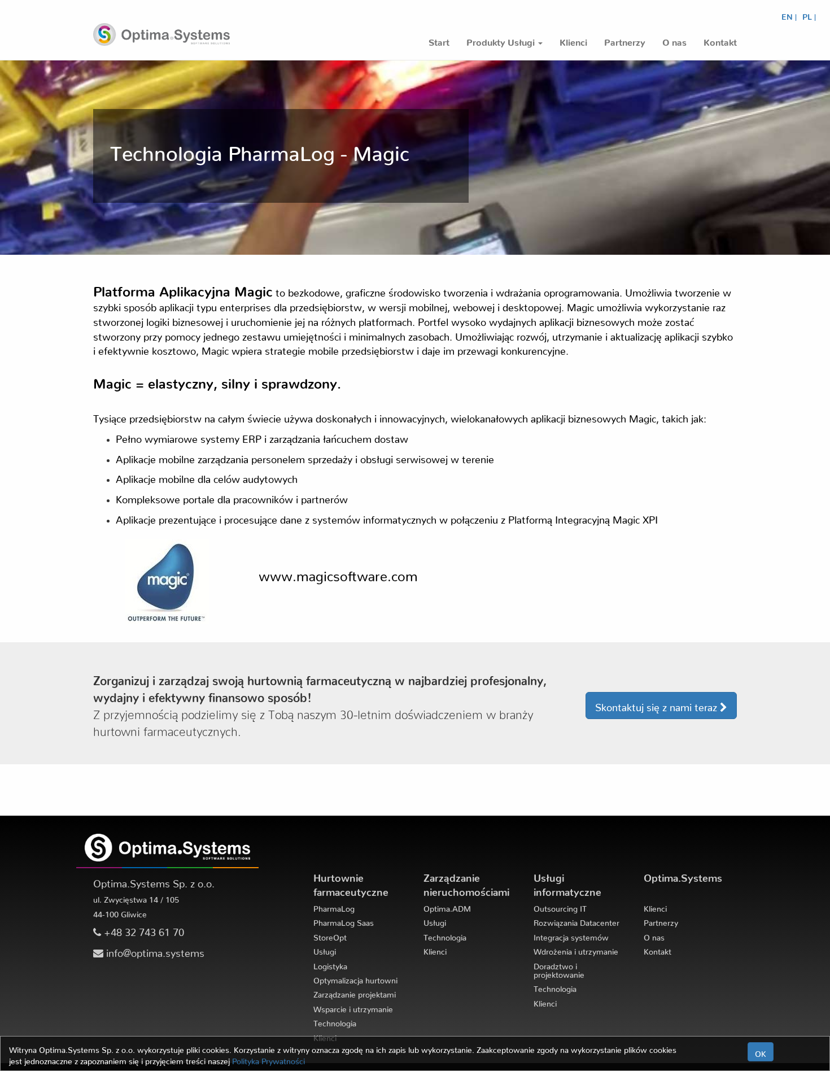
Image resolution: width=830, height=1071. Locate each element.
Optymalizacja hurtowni (355, 978)
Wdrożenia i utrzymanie (576, 949)
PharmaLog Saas (343, 921)
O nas (654, 935)
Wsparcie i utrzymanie (353, 1007)
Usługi (324, 949)
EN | (789, 15)
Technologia (334, 1021)
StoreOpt (330, 935)
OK (760, 1052)
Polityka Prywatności (268, 1059)
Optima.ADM (447, 906)
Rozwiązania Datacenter (576, 921)
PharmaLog (334, 906)
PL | (809, 15)
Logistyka (330, 964)
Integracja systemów (571, 935)
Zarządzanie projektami (354, 992)
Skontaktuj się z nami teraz (657, 704)
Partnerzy (661, 921)
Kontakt (657, 949)
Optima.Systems (683, 875)
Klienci (435, 949)
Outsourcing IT (560, 906)
